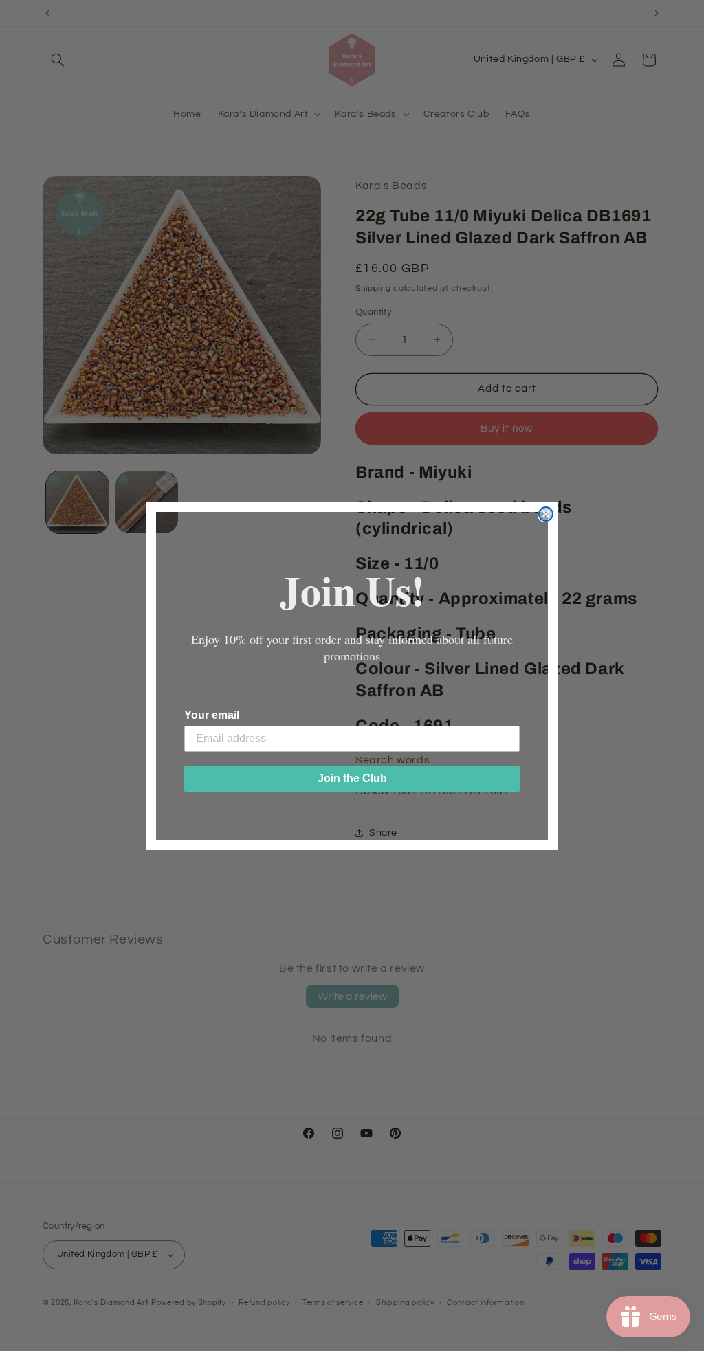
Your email (211, 715)
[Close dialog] (546, 514)
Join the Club (352, 778)
